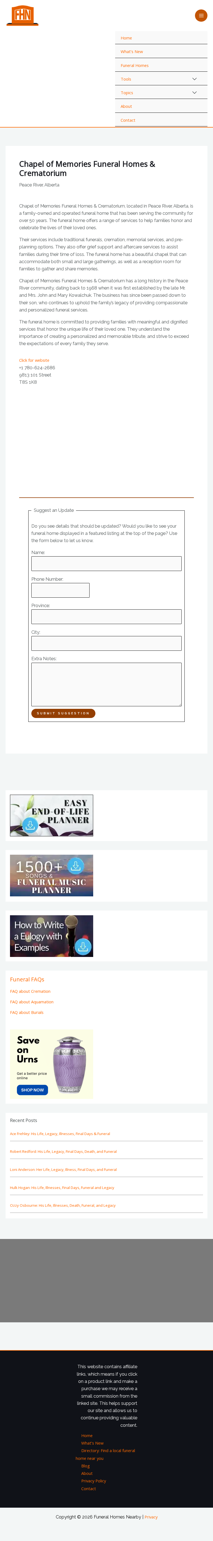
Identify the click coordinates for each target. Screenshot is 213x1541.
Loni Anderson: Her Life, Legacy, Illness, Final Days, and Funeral (63, 1169)
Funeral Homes (135, 65)
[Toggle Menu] (195, 79)
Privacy (151, 1517)
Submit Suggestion (63, 713)
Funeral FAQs (27, 979)
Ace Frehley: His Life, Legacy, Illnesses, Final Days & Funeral (60, 1133)
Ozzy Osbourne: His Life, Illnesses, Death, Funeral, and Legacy (63, 1205)
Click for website (34, 360)
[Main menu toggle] (201, 15)
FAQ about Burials (27, 1012)
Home (126, 38)
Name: (38, 552)
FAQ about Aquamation (32, 1001)
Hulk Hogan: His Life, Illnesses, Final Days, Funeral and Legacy (62, 1187)
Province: (40, 605)
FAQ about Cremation (30, 991)
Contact (128, 120)
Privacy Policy (93, 1480)
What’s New (132, 51)
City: (35, 632)
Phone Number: (47, 579)
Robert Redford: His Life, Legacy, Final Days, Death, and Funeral (63, 1151)
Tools (126, 79)
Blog (85, 1465)
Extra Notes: (44, 658)
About (126, 106)
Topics (127, 92)
